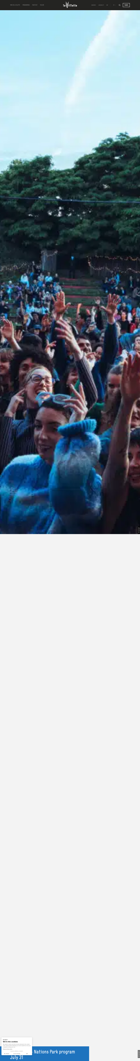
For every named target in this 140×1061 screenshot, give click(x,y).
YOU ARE (42, 5)
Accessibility (101, 5)
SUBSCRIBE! (93, 5)
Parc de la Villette (15, 5)
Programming (26, 5)
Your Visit (34, 5)
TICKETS (126, 5)
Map (107, 5)
